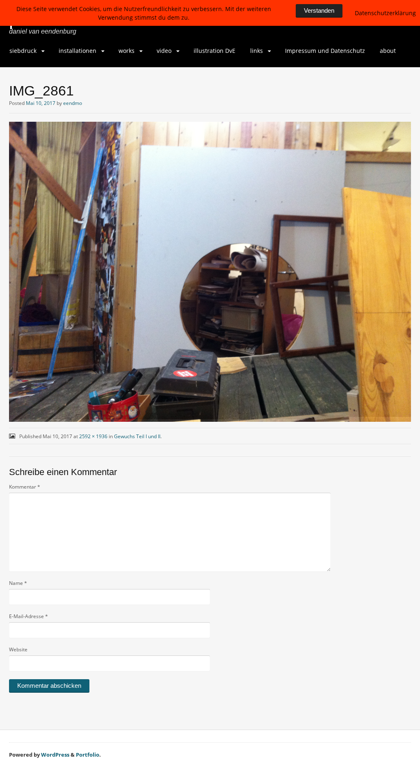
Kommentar (24, 486)
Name (18, 583)
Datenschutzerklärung (385, 13)
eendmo (72, 103)
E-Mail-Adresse (28, 616)
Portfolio (87, 754)
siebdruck (23, 51)
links (256, 51)
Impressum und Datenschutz (325, 51)
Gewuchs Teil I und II (137, 436)
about (388, 51)
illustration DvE (214, 51)
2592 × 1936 (93, 436)
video (164, 51)
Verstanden (319, 10)
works (127, 51)
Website (18, 649)
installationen (77, 51)
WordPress (55, 754)
